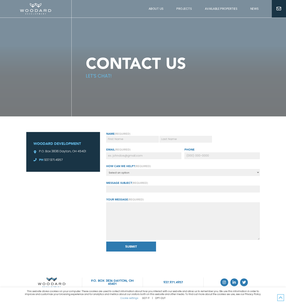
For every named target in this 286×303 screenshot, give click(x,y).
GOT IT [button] (146, 298)
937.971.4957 (53, 160)
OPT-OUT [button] (160, 298)
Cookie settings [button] (129, 298)
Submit (131, 247)
